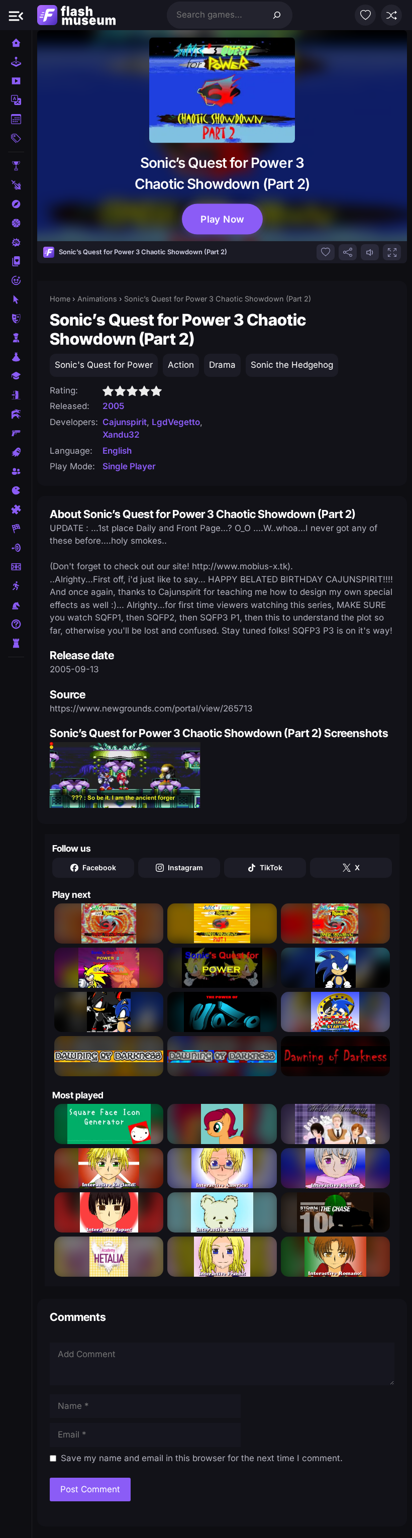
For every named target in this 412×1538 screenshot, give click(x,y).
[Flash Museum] (76, 15)
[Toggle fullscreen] (392, 252)
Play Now (222, 219)
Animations (97, 298)
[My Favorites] (365, 15)
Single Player (129, 466)
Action (181, 365)
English (117, 451)
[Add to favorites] (326, 252)
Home (60, 298)
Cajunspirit (124, 422)
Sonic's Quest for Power (104, 365)
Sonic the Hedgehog (292, 365)
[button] (16, 15)
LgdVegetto (176, 422)
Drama (222, 365)
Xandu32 (121, 435)
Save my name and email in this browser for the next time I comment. (202, 1458)
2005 (113, 406)
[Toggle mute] (370, 252)
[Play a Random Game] (391, 15)
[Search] (276, 15)
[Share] (348, 252)
